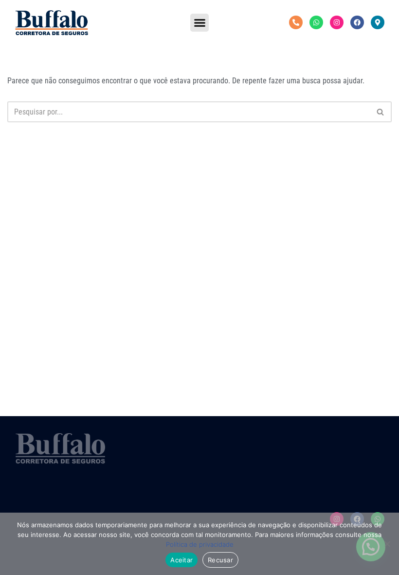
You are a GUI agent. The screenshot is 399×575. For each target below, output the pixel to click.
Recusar (220, 560)
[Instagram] (337, 22)
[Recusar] (387, 544)
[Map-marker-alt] (377, 22)
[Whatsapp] (316, 22)
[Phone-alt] (296, 22)
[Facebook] (357, 22)
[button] (199, 23)
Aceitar (181, 560)
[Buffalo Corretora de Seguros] (51, 22)
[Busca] (381, 111)
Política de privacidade (200, 544)
